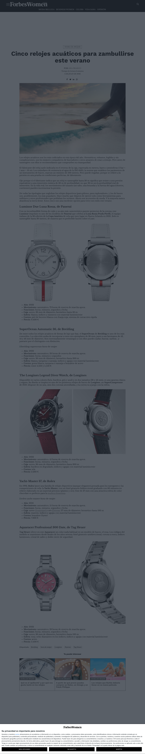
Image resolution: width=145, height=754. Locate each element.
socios (17, 734)
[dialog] (72, 739)
